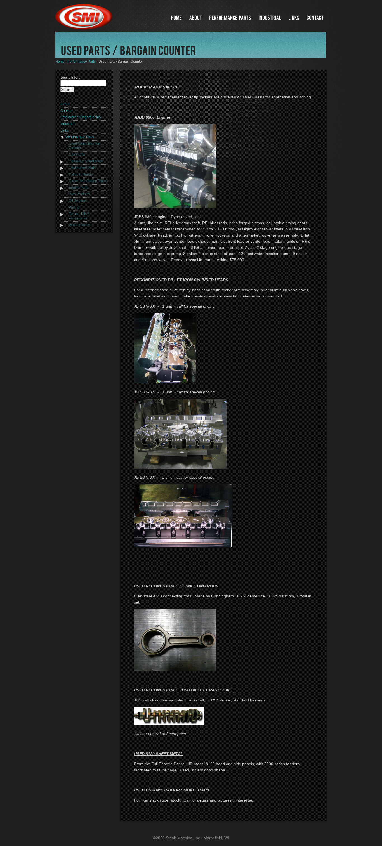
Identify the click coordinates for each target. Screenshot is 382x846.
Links (64, 131)
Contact (66, 111)
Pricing (74, 207)
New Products (79, 194)
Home (60, 61)
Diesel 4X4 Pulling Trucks (88, 181)
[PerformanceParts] (230, 17)
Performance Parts (81, 61)
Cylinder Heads (81, 174)
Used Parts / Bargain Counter (84, 146)
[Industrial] (270, 17)
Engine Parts (78, 188)
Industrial (67, 124)
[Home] (176, 17)
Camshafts (77, 155)
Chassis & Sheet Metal (86, 161)
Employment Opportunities (80, 117)
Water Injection (80, 225)
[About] (195, 17)
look (198, 216)
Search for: (70, 77)
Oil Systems (78, 201)
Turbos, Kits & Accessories (79, 216)
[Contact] (315, 17)
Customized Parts (82, 168)
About (64, 104)
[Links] (294, 17)
